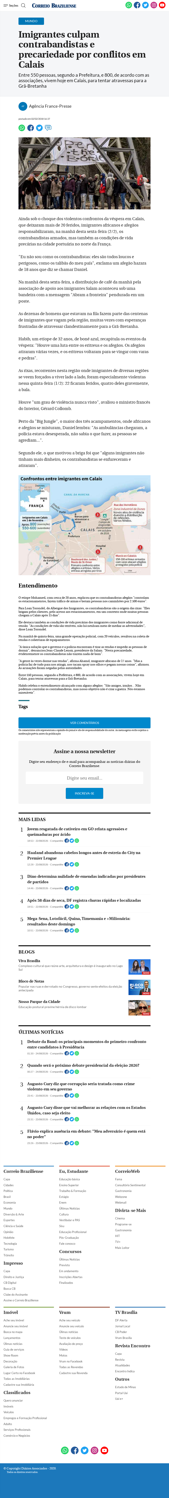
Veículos (9, 1412)
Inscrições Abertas (71, 1277)
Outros (122, 1379)
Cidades (9, 1185)
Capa (7, 1179)
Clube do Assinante (16, 1294)
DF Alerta (121, 1320)
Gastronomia (123, 1191)
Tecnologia (10, 1243)
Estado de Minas (125, 1387)
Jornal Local (122, 1326)
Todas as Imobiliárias (17, 1378)
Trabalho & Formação (72, 1191)
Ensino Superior (69, 1185)
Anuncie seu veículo (71, 1326)
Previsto (64, 1265)
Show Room (11, 1355)
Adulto (8, 1424)
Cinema (120, 1218)
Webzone (121, 1197)
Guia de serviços (14, 1349)
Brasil (7, 1197)
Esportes (9, 1220)
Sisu (61, 1226)
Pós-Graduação (69, 1237)
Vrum (65, 1312)
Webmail (120, 1202)
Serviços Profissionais (17, 1429)
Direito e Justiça (14, 1277)
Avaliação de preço (71, 1344)
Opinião (8, 1232)
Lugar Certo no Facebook (19, 1373)
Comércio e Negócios (17, 1435)
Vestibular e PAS (69, 1220)
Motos (63, 1355)
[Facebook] (137, 7)
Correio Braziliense (23, 1171)
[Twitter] (39, 129)
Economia (10, 1202)
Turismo (9, 1249)
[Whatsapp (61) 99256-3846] (128, 7)
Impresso (13, 1263)
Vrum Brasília (123, 1338)
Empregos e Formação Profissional (25, 1418)
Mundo (8, 1208)
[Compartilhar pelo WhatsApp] (77, 842)
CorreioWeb (127, 1171)
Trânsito (9, 1255)
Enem (62, 1202)
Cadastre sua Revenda (73, 1373)
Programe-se (123, 1224)
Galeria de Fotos (14, 1367)
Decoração (10, 1361)
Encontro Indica (125, 1371)
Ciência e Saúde (13, 1226)
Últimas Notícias (69, 1208)
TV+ (118, 1242)
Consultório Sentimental (130, 1185)
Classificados (17, 1392)
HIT (117, 1236)
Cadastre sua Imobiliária (19, 1384)
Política (8, 1191)
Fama (118, 1179)
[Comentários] (48, 129)
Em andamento (68, 1271)
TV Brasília (126, 1312)
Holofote (9, 1237)
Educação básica (69, 1179)
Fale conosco (67, 1243)
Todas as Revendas (71, 1367)
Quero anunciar (13, 1400)
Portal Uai (121, 1393)
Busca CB (9, 1288)
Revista (120, 1359)
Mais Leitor (122, 1248)
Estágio (64, 1197)
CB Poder (121, 1332)
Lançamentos (12, 1338)
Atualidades (122, 1365)
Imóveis (8, 1406)
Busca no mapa (13, 1332)
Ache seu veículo (69, 1320)
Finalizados (66, 1282)
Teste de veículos (70, 1338)
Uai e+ (119, 1398)
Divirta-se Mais (130, 1210)
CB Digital (10, 1282)
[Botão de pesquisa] (23, 5)
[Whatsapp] (21, 129)
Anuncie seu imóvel (16, 1326)
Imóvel (11, 1312)
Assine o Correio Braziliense (21, 1300)
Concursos (70, 1251)
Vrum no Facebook (71, 1361)
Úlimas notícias (13, 1344)
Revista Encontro (132, 1345)
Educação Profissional (72, 1232)
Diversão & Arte (14, 1214)
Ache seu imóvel (14, 1320)
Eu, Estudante (73, 1171)
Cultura (64, 1214)
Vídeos (63, 1349)
